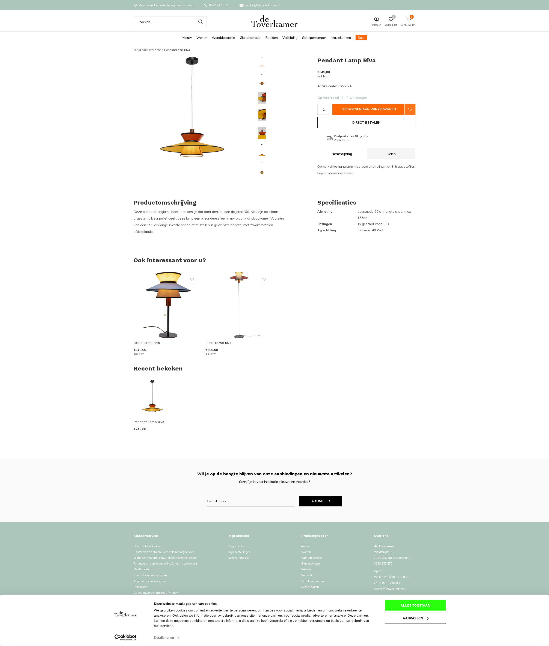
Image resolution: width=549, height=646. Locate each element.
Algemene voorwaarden (150, 581)
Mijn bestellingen (239, 552)
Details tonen (164, 637)
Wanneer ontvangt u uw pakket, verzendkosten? (165, 557)
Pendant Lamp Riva (149, 422)
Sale (361, 38)
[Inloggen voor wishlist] (410, 109)
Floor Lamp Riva (218, 343)
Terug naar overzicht (147, 49)
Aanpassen (413, 618)
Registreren (236, 546)
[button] (286, 63)
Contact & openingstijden (150, 575)
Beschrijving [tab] (342, 154)
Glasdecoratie (250, 38)
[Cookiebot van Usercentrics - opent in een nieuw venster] (125, 637)
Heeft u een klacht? (146, 569)
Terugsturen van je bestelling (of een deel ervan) (165, 563)
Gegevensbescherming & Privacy (156, 592)
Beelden (271, 38)
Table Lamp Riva (147, 343)
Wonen (201, 38)
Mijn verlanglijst (238, 557)
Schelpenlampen (314, 38)
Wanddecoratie (223, 38)
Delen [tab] (391, 154)
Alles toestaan (415, 605)
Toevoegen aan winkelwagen (368, 109)
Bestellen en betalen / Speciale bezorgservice (164, 552)
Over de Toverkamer (147, 546)
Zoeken (201, 22)
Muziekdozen (341, 38)
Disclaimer (141, 587)
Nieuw (187, 38)
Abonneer (320, 501)
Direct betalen (366, 122)
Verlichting (289, 38)
